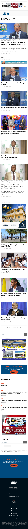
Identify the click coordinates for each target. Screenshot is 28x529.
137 (18, 327)
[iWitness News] (14, 482)
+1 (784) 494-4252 (15, 494)
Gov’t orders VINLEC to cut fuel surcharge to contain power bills (13, 43)
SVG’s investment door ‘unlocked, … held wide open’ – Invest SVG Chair (13, 294)
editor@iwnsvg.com (14, 496)
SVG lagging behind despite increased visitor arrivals (12, 245)
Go (25, 442)
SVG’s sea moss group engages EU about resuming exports (13, 270)
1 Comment (4, 395)
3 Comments (4, 387)
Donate (13, 372)
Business (2, 57)
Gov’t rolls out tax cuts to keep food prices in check (14, 83)
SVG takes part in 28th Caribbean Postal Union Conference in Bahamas (13, 132)
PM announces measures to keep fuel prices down (14, 108)
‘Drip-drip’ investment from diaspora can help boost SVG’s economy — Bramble (12, 187)
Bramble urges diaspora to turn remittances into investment (10, 156)
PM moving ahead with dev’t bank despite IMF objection (14, 318)
